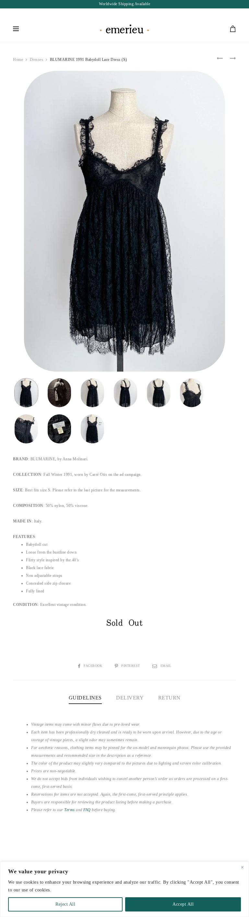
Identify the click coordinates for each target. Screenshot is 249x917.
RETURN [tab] (169, 697)
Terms (69, 810)
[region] (124, 889)
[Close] (242, 867)
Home (18, 59)
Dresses (36, 59)
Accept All (183, 904)
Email (165, 665)
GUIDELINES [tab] (85, 697)
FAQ (87, 810)
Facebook (93, 665)
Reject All (65, 904)
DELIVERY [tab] (130, 697)
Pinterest (131, 665)
